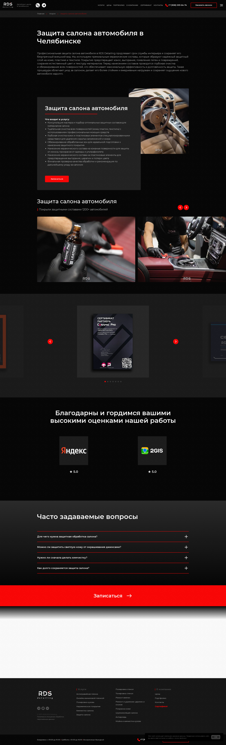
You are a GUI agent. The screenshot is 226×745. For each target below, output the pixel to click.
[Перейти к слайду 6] (118, 381)
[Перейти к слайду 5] (115, 381)
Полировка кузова (85, 702)
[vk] (47, 708)
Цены (157, 694)
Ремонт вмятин (123, 697)
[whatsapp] (43, 708)
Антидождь (121, 717)
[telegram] (38, 708)
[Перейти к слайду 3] (110, 381)
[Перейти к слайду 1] (105, 381)
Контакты (159, 702)
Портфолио (160, 698)
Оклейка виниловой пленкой (90, 698)
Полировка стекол (125, 689)
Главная (40, 13)
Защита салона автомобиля (73, 13)
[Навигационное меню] (221, 5)
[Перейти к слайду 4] (113, 381)
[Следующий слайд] (186, 207)
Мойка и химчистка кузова (128, 721)
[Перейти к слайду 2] (107, 381)
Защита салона (83, 714)
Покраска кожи (123, 709)
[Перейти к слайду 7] (121, 381)
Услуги (52, 13)
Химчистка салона (85, 710)
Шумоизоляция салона (127, 713)
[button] (204, 5)
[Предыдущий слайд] (180, 207)
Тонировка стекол (124, 693)
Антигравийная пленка (87, 694)
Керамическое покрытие (88, 706)
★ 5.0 (74, 472)
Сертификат (161, 706)
